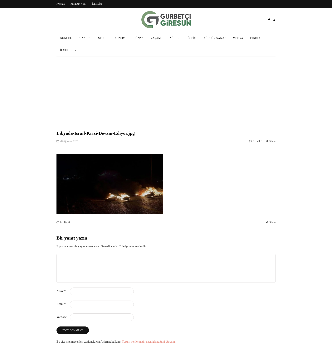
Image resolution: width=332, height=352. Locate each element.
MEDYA (238, 38)
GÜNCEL (66, 38)
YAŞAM (156, 38)
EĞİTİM (191, 38)
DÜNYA (139, 38)
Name (61, 291)
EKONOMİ (120, 38)
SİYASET (85, 38)
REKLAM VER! (78, 3)
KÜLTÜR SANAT (214, 38)
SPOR (102, 38)
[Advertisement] (166, 93)
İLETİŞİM (97, 3)
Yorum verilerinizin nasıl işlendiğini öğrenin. (149, 341)
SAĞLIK (173, 38)
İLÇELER (66, 50)
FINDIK (255, 38)
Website (61, 317)
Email (61, 304)
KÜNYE (60, 3)
